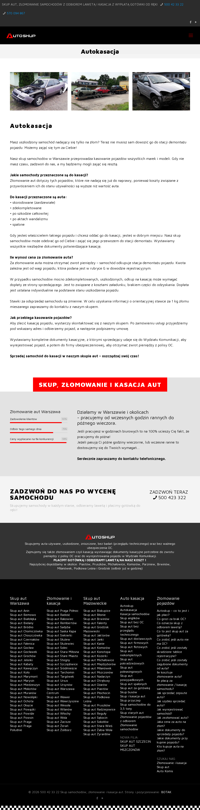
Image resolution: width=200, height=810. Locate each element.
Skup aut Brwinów (96, 619)
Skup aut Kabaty (21, 664)
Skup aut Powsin (21, 717)
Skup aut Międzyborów (99, 664)
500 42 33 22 (173, 4)
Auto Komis (165, 771)
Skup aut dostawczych (136, 638)
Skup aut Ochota (21, 701)
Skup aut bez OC (132, 622)
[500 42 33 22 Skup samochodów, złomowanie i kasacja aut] (21, 35)
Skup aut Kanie (93, 643)
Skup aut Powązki (22, 709)
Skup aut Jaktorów (96, 635)
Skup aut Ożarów (95, 684)
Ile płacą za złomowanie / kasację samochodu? (172, 685)
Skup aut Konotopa (96, 651)
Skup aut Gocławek (23, 651)
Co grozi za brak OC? (171, 619)
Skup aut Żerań (57, 726)
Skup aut (163, 767)
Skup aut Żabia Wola (97, 730)
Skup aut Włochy (59, 713)
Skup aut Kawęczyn (24, 668)
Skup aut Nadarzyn (96, 676)
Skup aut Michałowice (98, 660)
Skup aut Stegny (58, 660)
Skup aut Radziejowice (99, 709)
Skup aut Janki (93, 639)
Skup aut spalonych (133, 684)
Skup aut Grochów (23, 656)
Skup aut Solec (57, 647)
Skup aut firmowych (134, 642)
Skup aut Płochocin (96, 693)
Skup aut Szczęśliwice (62, 664)
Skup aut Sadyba (58, 627)
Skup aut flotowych (133, 647)
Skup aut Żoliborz (59, 730)
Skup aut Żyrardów (96, 734)
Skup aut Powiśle (22, 713)
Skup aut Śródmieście (62, 668)
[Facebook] (191, 22)
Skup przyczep (130, 700)
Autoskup (126, 605)
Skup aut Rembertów (62, 623)
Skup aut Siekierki (59, 635)
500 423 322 (172, 497)
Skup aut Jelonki (21, 660)
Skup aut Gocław (22, 647)
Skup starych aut (132, 712)
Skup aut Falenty (95, 623)
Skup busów (128, 692)
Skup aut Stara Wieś (97, 726)
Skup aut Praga (20, 721)
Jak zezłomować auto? (172, 717)
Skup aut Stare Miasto (62, 656)
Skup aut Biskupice (96, 610)
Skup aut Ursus (57, 680)
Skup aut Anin (19, 610)
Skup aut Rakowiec (60, 619)
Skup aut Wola (57, 717)
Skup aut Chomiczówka (26, 631)
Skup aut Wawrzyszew (63, 701)
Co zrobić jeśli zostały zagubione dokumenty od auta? (172, 664)
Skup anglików (130, 618)
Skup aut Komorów (96, 647)
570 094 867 (16, 13)
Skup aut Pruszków (96, 705)
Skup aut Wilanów (59, 709)
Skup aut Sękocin (95, 717)
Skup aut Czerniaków (24, 639)
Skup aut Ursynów (59, 684)
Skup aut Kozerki (95, 656)
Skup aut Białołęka (23, 619)
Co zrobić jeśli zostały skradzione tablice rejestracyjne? (172, 652)
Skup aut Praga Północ (63, 610)
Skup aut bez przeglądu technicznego (129, 630)
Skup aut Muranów (23, 693)
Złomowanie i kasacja (172, 763)
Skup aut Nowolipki (23, 697)
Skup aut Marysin (22, 680)
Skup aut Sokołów (96, 721)
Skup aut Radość (58, 614)
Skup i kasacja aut (132, 696)
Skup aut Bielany (22, 623)
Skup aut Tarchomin (60, 672)
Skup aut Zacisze (59, 721)
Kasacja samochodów (135, 614)
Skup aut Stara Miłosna (63, 651)
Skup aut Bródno (21, 627)
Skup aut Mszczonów (98, 672)
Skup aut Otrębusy (96, 680)
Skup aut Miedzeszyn (25, 684)
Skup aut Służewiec (60, 643)
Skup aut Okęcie (21, 705)
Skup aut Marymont (24, 676)
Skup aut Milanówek (97, 668)
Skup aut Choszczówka (26, 635)
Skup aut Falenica (22, 643)
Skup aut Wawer (58, 697)
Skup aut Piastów (95, 689)
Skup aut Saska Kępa (61, 631)
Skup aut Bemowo (23, 614)
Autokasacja (128, 610)
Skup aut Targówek (60, 676)
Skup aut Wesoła (58, 705)
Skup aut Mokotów (23, 689)
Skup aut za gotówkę (135, 688)
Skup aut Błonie (94, 614)
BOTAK (166, 792)
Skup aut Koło (20, 672)
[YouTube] (196, 22)
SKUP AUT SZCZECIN (135, 741)
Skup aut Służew (58, 639)
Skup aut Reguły (95, 713)
